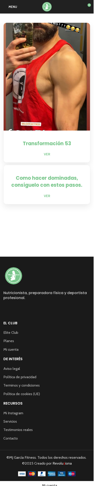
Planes (8, 341)
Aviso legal (11, 368)
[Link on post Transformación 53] (47, 77)
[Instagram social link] (6, 308)
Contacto (10, 438)
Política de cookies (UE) (21, 394)
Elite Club (10, 332)
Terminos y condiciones (21, 385)
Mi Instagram (13, 413)
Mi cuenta (10, 349)
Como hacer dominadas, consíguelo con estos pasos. (46, 182)
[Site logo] (47, 6)
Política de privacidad (19, 377)
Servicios (10, 421)
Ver (47, 154)
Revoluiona (62, 463)
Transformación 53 (47, 143)
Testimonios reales (18, 430)
